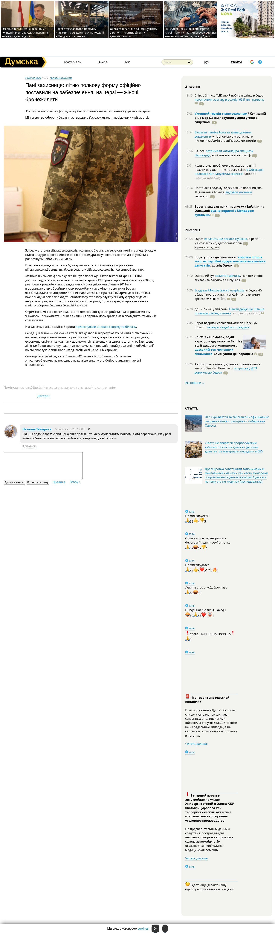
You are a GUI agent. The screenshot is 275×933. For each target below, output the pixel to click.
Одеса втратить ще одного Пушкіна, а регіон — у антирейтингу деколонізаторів (133, 32)
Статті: (191, 408)
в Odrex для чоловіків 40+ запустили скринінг (229, 172)
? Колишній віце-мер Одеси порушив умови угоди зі (230, 118)
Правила (59, 482)
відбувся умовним (238, 192)
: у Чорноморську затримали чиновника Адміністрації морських (225, 138)
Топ (127, 62)
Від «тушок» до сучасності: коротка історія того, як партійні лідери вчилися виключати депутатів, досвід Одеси (191, 32)
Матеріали (73, 62)
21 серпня (192, 87)
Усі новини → (195, 383)
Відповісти (29, 446)
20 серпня (192, 230)
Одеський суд (205, 276)
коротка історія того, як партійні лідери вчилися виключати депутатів (230, 261)
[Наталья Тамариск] (11, 437)
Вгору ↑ (75, 482)
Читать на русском (61, 77)
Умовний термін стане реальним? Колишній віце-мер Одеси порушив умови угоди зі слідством (24, 32)
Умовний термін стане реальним (221, 114)
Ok (155, 928)
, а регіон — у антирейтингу (229, 241)
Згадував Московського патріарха (220, 290)
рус (206, 62)
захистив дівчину (227, 276)
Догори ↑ (44, 396)
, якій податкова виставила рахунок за (229, 278)
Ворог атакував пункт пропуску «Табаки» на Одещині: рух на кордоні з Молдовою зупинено (80, 32)
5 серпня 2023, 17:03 (70, 429)
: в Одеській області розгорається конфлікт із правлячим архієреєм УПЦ (228, 294)
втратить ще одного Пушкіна (225, 239)
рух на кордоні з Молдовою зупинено (224, 213)
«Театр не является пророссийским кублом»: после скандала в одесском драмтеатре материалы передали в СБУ (234, 447)
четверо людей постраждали (228, 327)
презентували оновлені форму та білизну (106, 327)
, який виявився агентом (230, 155)
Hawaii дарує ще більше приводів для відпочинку (229, 311)
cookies (143, 928)
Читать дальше (196, 744)
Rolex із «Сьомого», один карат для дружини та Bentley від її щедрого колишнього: (218, 341)
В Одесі (200, 151)
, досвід (221, 265)
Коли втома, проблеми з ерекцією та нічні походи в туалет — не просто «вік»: (225, 167)
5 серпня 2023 (33, 77)
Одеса (199, 239)
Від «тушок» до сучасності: (216, 257)
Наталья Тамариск (37, 429)
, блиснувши (232, 354)
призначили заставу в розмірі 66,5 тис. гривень (229, 99)
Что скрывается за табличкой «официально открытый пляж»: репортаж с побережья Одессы (237, 421)
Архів (103, 62)
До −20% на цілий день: (212, 309)
